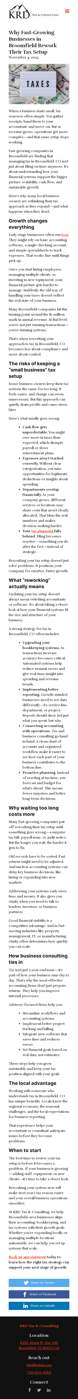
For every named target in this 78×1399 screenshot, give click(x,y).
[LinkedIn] (48, 1390)
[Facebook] (29, 1390)
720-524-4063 (39, 1372)
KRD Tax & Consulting (39, 1326)
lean (65, 235)
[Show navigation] (66, 11)
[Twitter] (39, 1390)
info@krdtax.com (39, 1365)
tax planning (42, 531)
